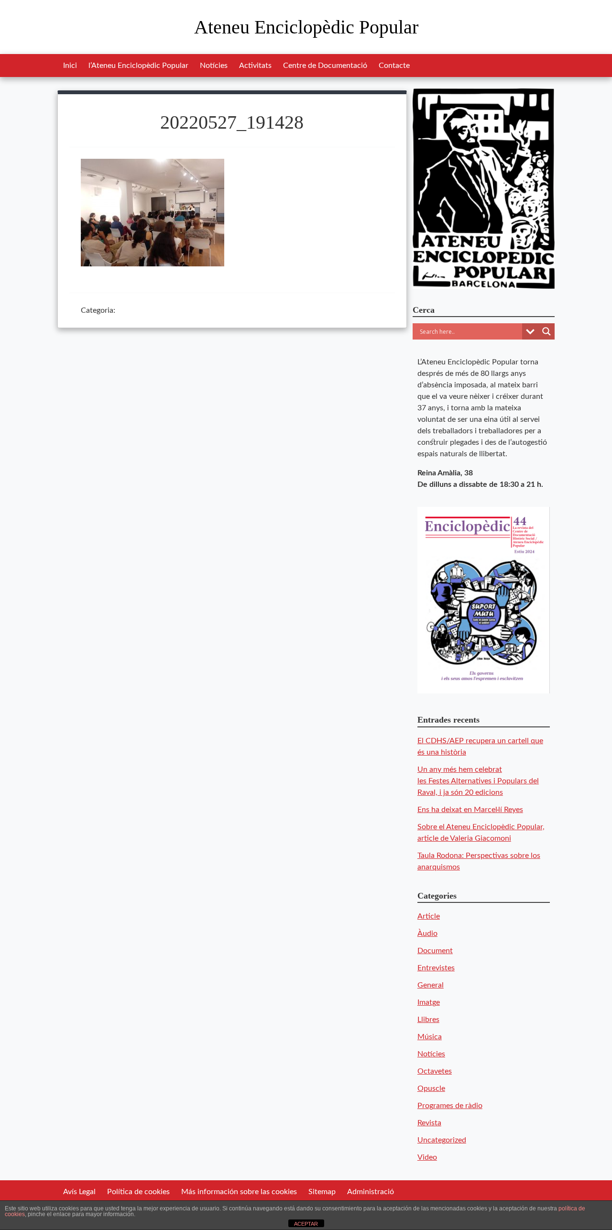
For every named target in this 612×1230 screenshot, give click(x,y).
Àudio (427, 933)
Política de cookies (138, 1192)
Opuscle (431, 1088)
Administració (370, 1192)
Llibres (428, 1019)
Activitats (255, 65)
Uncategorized (441, 1140)
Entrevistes (436, 968)
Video (427, 1157)
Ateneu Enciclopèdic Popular (306, 27)
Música (429, 1037)
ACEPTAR (306, 1224)
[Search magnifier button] (546, 331)
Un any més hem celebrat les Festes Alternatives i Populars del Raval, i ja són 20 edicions (478, 781)
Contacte (394, 65)
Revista (429, 1123)
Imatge (428, 1002)
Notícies (214, 65)
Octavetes (434, 1071)
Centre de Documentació (325, 65)
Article (428, 916)
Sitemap (322, 1192)
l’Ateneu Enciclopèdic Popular (138, 65)
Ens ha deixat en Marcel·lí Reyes (470, 809)
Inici (70, 65)
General (430, 985)
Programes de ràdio (449, 1105)
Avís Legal (79, 1192)
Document (435, 951)
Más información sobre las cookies (239, 1192)
